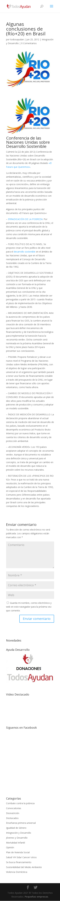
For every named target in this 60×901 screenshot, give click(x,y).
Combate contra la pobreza (20, 803)
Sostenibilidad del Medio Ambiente (24, 867)
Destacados (12, 818)
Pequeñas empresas (36, 896)
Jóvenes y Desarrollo (17, 837)
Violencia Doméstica (16, 871)
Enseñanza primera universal (21, 822)
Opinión (10, 847)
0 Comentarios (29, 43)
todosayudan (17, 39)
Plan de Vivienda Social (18, 852)
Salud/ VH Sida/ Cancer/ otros (21, 857)
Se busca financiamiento (18, 862)
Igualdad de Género (16, 827)
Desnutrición (12, 813)
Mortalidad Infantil (15, 842)
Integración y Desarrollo (18, 832)
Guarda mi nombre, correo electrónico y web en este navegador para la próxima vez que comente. (29, 606)
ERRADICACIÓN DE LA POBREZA (25, 219)
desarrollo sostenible (24, 251)
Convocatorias (13, 808)
